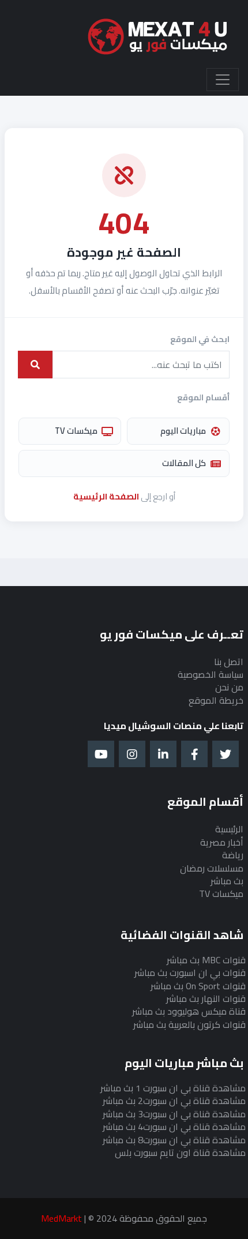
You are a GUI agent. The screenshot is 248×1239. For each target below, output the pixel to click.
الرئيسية (229, 829)
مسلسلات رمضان (211, 868)
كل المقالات (184, 463)
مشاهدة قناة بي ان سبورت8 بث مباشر (174, 1139)
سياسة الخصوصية (210, 674)
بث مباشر (227, 880)
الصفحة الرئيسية (106, 496)
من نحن (229, 687)
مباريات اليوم (183, 430)
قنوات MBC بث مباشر (206, 959)
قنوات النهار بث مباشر (206, 998)
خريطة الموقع (216, 700)
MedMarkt (61, 1218)
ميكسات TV (76, 430)
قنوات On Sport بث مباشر (198, 985)
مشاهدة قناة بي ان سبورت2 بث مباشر (174, 1100)
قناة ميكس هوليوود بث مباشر (189, 1011)
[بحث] (35, 364)
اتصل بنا (228, 661)
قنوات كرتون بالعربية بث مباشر (189, 1024)
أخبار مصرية (221, 842)
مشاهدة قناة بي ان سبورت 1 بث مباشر (173, 1088)
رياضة (232, 854)
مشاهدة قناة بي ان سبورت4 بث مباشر (174, 1126)
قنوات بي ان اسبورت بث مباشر (190, 972)
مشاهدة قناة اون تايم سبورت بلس (180, 1152)
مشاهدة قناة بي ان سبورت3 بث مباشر (174, 1113)
